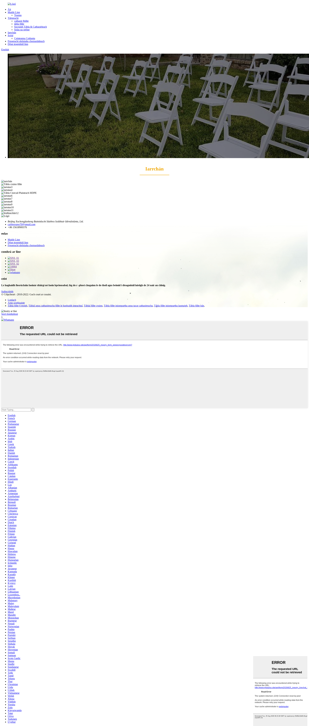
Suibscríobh (7, 291)
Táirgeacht (13, 18)
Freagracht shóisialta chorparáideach (26, 41)
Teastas (18, 15)
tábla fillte (19, 23)
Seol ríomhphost (9, 314)
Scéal (10, 35)
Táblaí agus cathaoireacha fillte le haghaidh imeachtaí (55, 305)
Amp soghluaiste (16, 302)
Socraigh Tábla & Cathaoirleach (30, 26)
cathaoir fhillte (21, 21)
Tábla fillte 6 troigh (17, 305)
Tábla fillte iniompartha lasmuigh (170, 305)
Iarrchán (12, 32)
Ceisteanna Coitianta (24, 38)
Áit (9, 9)
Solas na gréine (22, 29)
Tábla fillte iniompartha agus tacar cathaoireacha (128, 305)
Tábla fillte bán (196, 305)
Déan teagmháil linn (18, 44)
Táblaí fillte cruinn (93, 305)
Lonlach (12, 299)
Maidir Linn (14, 12)
